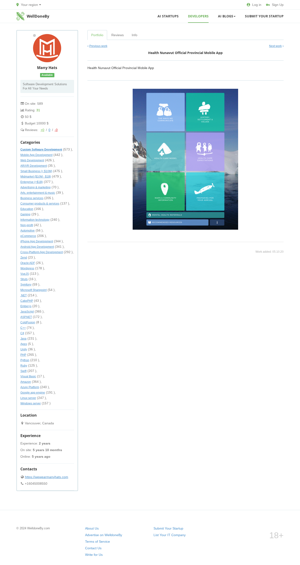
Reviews (117, 35)
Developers (198, 16)
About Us (92, 528)
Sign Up (278, 5)
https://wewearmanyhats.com (46, 477)
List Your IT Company (170, 535)
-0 (56, 130)
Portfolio (97, 35)
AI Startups (168, 16)
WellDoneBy (38, 16)
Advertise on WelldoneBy (103, 535)
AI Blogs (225, 16)
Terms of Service (97, 541)
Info (134, 35)
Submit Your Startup (264, 16)
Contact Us (93, 548)
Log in (256, 5)
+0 (42, 130)
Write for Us (94, 555)
